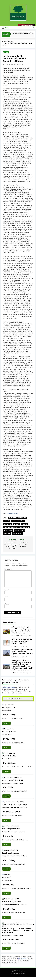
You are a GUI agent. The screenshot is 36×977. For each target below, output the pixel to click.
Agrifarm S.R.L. (18, 718)
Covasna (16, 524)
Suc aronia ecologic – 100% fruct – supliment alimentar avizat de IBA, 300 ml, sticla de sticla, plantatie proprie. (17, 930)
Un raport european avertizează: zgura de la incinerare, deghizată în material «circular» (22, 652)
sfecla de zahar (17, 533)
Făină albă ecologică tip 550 (11, 901)
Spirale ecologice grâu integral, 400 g (14, 804)
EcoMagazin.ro (21, 971)
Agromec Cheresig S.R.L (20, 791)
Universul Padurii (12, 513)
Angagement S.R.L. (19, 742)
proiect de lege (8, 530)
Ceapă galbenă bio (8, 707)
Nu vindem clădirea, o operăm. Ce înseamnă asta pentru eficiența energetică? (22, 641)
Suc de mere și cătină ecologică (12, 780)
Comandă (6, 723)
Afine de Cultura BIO (9, 756)
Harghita (24, 524)
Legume (10, 710)
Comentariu (8, 569)
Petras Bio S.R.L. (18, 815)
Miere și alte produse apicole (16, 832)
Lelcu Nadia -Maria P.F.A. (21, 840)
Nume (6, 590)
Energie (5, 52)
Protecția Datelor (15, 973)
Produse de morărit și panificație (17, 807)
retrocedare (7, 533)
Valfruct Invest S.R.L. (20, 943)
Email (6, 597)
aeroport (6, 521)
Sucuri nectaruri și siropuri (15, 783)
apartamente (7, 524)
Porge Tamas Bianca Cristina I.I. (23, 767)
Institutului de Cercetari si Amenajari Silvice (16, 527)
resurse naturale (20, 530)
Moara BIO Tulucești (19, 864)
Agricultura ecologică (8, 687)
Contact (23, 973)
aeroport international (17, 521)
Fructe (10, 734)
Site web (6, 604)
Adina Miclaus (16, 636)
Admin (14, 646)
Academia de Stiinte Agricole (17, 518)
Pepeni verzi (6, 877)
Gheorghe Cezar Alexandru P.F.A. (23, 888)
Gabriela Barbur (17, 673)
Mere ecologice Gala (9, 731)
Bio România (22, 958)
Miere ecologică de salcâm (11, 829)
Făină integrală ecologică (10, 853)
